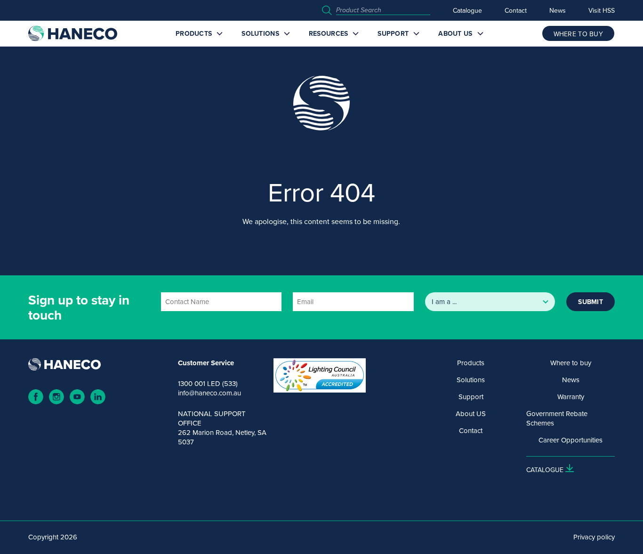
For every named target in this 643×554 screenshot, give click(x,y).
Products (194, 33)
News (557, 10)
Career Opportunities (571, 440)
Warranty (570, 396)
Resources (328, 33)
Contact (516, 10)
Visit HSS (601, 10)
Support (393, 33)
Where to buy (570, 363)
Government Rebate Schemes (556, 418)
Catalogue (467, 10)
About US (455, 33)
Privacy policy (594, 537)
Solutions (260, 33)
